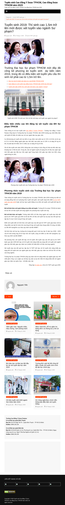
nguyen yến (9, 35)
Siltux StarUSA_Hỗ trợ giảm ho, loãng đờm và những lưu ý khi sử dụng (47, 328)
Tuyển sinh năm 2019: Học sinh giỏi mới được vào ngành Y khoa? (28, 87)
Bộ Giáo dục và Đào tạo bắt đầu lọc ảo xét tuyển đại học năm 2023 (17, 365)
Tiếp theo (54, 296)
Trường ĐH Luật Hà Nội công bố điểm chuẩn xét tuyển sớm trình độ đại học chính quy (46, 365)
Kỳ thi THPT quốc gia (32, 35)
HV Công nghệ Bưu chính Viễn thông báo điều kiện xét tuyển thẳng (46, 402)
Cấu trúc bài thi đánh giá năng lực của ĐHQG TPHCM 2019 (26, 81)
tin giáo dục (38, 265)
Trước (9, 296)
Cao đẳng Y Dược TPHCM (34, 130)
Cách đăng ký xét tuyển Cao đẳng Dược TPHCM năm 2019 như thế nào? (30, 84)
